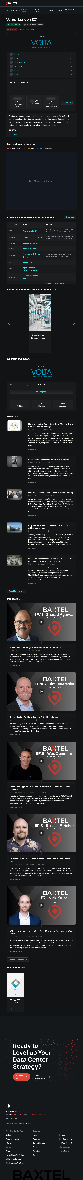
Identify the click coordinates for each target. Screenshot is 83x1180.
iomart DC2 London (30, 262)
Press (35, 1147)
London (59, 10)
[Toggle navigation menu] (75, 3)
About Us (36, 1139)
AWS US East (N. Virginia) (15, 1155)
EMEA (8, 10)
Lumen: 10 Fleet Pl (30, 249)
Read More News (15, 591)
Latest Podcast (13, 24)
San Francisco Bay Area (15, 1163)
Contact (36, 1155)
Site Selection (64, 1147)
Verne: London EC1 (69, 10)
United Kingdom (37, 10)
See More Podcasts (17, 960)
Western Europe (24, 10)
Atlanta (9, 1143)
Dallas (8, 1135)
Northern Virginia (12, 1139)
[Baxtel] (11, 3)
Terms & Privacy (39, 1143)
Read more (13, 134)
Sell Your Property (66, 1143)
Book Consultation (40, 1077)
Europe (15, 10)
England (50, 10)
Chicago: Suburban (13, 1159)
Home (35, 1135)
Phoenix (9, 1151)
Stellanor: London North (32, 237)
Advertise (36, 1151)
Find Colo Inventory (66, 1139)
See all (54, 290)
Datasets (62, 1135)
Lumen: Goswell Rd (30, 243)
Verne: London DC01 (31, 231)
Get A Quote (64, 1151)
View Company (40, 392)
